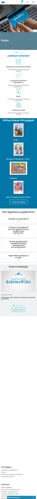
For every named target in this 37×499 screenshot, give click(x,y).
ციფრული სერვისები (18, 55)
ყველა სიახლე (18, 309)
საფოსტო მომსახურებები (9, 470)
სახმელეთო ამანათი (8, 476)
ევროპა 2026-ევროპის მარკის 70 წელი (18, 197)
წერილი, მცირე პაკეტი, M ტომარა (12, 474)
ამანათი (3, 472)
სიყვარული (13, 178)
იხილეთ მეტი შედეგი (18, 202)
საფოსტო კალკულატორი (9, 491)
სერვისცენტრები (6, 487)
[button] (14, 305)
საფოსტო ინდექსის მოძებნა (10, 494)
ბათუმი (15, 140)
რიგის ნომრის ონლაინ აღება (10, 489)
